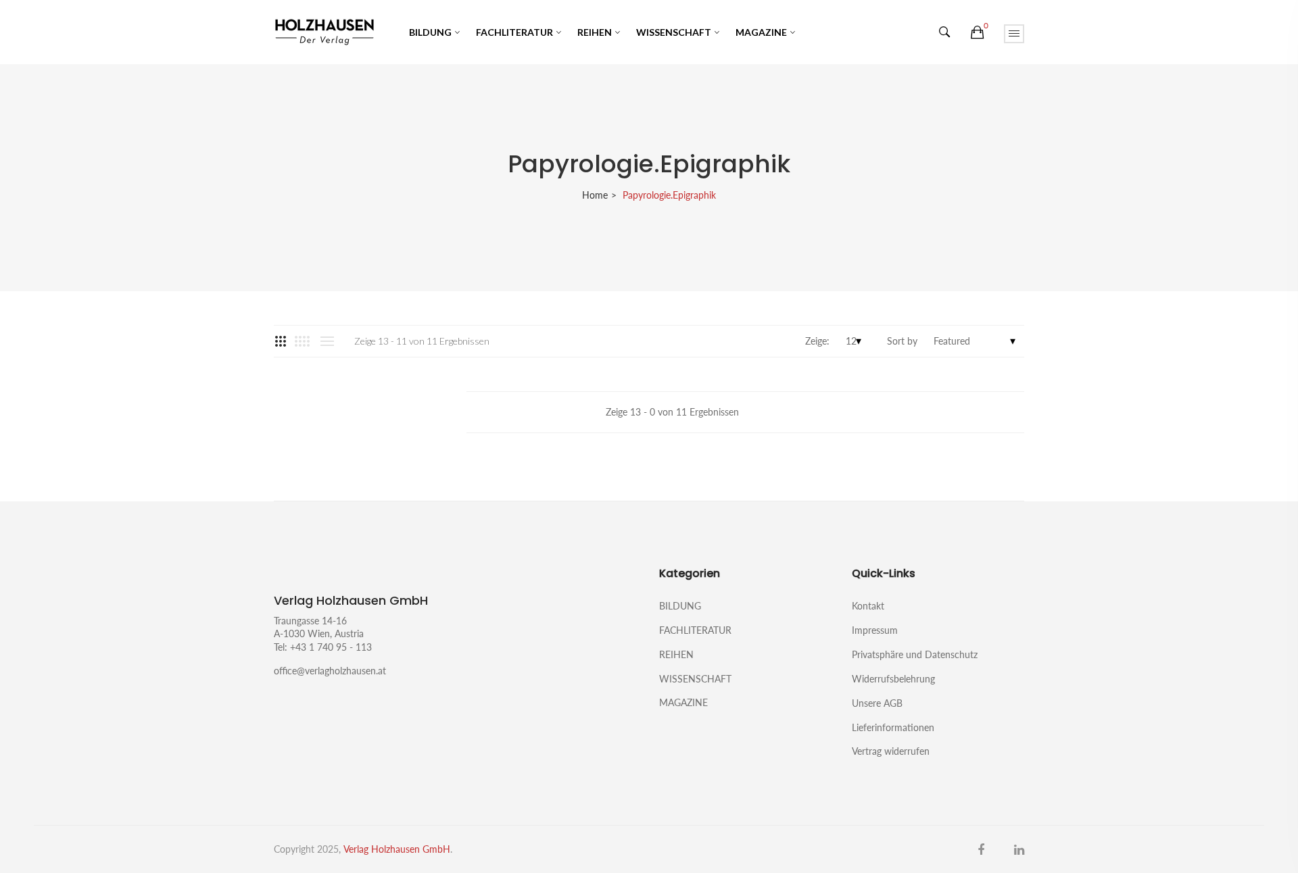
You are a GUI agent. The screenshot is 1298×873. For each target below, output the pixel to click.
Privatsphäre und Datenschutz (915, 654)
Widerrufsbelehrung (893, 678)
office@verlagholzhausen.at (330, 670)
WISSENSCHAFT (673, 32)
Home (595, 195)
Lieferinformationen (893, 727)
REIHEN (594, 32)
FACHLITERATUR (514, 32)
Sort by (902, 341)
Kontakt (868, 606)
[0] (977, 32)
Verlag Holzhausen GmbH (396, 849)
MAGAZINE (761, 32)
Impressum (875, 630)
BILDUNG (430, 32)
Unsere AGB (877, 703)
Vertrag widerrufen (891, 750)
